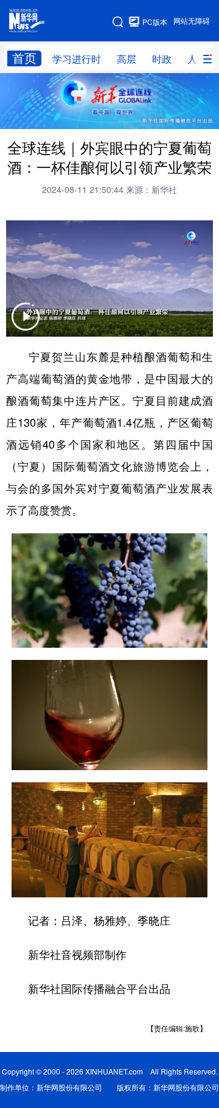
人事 (197, 59)
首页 (24, 58)
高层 (126, 59)
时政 (162, 59)
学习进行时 (76, 59)
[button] (25, 324)
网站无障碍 (191, 21)
